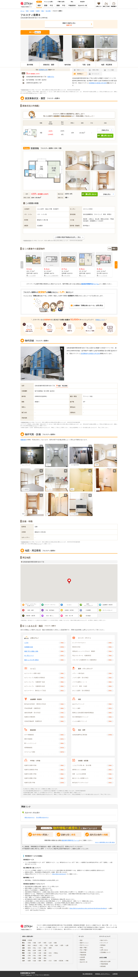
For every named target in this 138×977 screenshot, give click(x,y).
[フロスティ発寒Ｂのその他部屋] (106, 55)
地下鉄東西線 (30, 80)
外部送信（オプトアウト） (102, 974)
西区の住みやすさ (30, 817)
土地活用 (82, 957)
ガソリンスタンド (107, 610)
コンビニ (69, 604)
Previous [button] (22, 264)
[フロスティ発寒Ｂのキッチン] (77, 180)
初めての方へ (104, 940)
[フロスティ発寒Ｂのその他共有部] (81, 455)
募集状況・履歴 (48, 64)
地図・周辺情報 (62, 386)
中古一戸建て (83, 950)
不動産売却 (72, 5)
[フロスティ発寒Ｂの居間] (83, 55)
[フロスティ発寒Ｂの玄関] (56, 504)
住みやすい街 (82, 5)
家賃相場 (103, 966)
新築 (45, 5)
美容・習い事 (69, 615)
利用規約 (103, 945)
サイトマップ (104, 942)
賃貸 (39, 5)
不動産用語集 (104, 964)
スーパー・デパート (50, 604)
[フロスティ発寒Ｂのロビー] (106, 41)
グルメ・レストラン (30, 604)
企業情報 (115, 974)
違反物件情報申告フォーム (90, 284)
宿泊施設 (88, 615)
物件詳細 (68, 64)
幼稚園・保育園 (69, 610)
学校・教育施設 (50, 610)
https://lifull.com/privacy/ (59, 874)
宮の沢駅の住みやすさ (42, 817)
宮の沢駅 (38, 80)
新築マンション (84, 942)
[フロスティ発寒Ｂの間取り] (43, 170)
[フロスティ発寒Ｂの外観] (46, 48)
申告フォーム (33, 93)
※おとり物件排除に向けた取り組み (105, 842)
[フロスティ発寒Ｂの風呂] (81, 480)
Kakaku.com (29, 974)
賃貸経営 (82, 959)
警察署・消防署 (30, 615)
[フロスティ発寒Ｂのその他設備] (81, 504)
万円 (33, 73)
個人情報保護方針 (88, 974)
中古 (51, 5)
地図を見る (50, 76)
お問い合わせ (104, 950)
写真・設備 (86, 64)
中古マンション (84, 945)
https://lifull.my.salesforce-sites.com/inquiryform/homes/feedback (88, 908)
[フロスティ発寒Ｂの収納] (103, 180)
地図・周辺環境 (106, 64)
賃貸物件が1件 (43, 69)
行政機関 (88, 610)
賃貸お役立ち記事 (105, 961)
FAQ (102, 947)
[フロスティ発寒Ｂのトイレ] (105, 480)
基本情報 (30, 64)
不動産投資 (83, 955)
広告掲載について (105, 952)
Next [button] (116, 264)
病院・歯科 (31, 610)
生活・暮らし (50, 615)
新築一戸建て (83, 947)
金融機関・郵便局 (107, 604)
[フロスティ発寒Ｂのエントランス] (83, 41)
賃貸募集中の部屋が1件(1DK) (98, 83)
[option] (34, 264)
